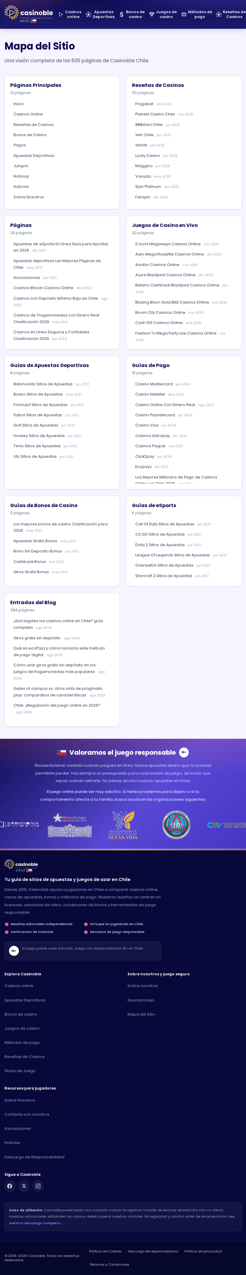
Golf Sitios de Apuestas (44, 425)
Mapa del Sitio (141, 1014)
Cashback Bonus (39, 561)
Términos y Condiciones (109, 1264)
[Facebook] (9, 1186)
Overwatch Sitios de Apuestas (172, 565)
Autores (21, 186)
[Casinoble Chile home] (21, 864)
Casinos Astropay (161, 435)
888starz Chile (157, 124)
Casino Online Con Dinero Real (174, 404)
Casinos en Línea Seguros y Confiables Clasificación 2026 (51, 335)
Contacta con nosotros (27, 1114)
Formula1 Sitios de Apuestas (49, 404)
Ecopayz (151, 466)
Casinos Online (28, 114)
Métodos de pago (22, 1042)
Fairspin (151, 197)
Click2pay (153, 456)
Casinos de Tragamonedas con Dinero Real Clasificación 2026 (56, 318)
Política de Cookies (105, 1251)
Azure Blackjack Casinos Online (174, 274)
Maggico (152, 165)
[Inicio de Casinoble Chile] (28, 12)
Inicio (19, 103)
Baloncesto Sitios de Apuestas (51, 384)
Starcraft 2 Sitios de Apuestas (172, 575)
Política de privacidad (203, 1251)
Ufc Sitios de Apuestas (43, 456)
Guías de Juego (20, 1070)
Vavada (153, 176)
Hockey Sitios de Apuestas (47, 435)
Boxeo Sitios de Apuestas (48, 394)
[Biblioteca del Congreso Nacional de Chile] (69, 825)
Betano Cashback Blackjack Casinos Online (181, 288)
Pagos (20, 145)
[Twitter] (24, 1186)
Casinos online (18, 985)
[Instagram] (38, 1186)
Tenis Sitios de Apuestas (45, 445)
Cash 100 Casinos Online (168, 322)
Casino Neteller (159, 394)
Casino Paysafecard (163, 414)
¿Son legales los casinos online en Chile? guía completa (58, 624)
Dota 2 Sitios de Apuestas (168, 544)
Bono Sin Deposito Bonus (46, 551)
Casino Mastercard (162, 384)
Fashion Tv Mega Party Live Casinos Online (180, 336)
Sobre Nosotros (29, 197)
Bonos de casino (20, 1014)
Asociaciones (35, 277)
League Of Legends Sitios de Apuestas (180, 555)
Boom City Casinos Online (169, 312)
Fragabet (153, 103)
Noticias (21, 176)
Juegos (21, 165)
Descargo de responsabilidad (153, 1251)
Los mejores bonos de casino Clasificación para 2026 (61, 527)
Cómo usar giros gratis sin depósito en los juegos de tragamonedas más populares (59, 671)
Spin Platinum (157, 186)
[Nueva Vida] (122, 825)
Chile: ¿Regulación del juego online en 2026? (57, 708)
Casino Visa (155, 425)
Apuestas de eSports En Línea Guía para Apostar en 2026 (61, 247)
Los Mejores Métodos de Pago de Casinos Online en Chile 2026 (176, 480)
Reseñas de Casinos (34, 124)
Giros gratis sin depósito (47, 638)
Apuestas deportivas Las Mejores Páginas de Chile (57, 264)
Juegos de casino (22, 1028)
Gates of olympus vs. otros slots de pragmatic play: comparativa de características (59, 692)
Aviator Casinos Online (166, 264)
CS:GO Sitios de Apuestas (168, 534)
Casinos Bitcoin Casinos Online (53, 287)
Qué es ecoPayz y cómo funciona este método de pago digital (59, 651)
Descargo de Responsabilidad (34, 1157)
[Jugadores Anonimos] (176, 825)
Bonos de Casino (30, 134)
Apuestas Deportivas (34, 155)
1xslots (150, 145)
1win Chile (153, 134)
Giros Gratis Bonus (41, 571)
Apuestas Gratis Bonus (45, 540)
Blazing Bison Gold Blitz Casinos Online (181, 302)
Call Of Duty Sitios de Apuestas (173, 524)
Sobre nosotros (143, 985)
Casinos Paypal (159, 445)
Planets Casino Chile (164, 114)
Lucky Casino (156, 155)
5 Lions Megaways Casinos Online (177, 243)
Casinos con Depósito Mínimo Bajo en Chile (61, 301)
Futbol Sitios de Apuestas (46, 414)
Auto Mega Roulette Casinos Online (178, 254)
